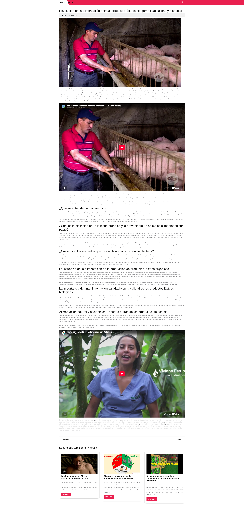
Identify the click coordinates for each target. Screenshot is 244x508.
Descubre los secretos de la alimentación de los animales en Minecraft (162, 478)
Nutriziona (66, 2)
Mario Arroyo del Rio (70, 15)
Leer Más (67, 495)
